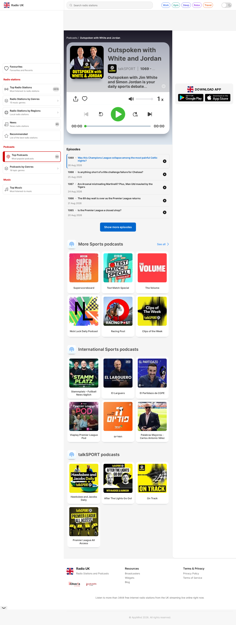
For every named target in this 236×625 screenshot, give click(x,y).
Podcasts (72, 37)
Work (166, 5)
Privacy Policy (191, 573)
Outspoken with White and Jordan (100, 37)
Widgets (129, 577)
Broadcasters (132, 573)
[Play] (118, 114)
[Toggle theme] (226, 5)
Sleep (186, 5)
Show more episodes (118, 227)
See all (161, 244)
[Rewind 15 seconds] (101, 114)
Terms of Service (192, 577)
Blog (127, 582)
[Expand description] (163, 86)
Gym (175, 5)
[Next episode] (149, 114)
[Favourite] (84, 99)
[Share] (75, 99)
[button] (131, 98)
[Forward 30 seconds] (135, 114)
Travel (208, 5)
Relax (197, 5)
